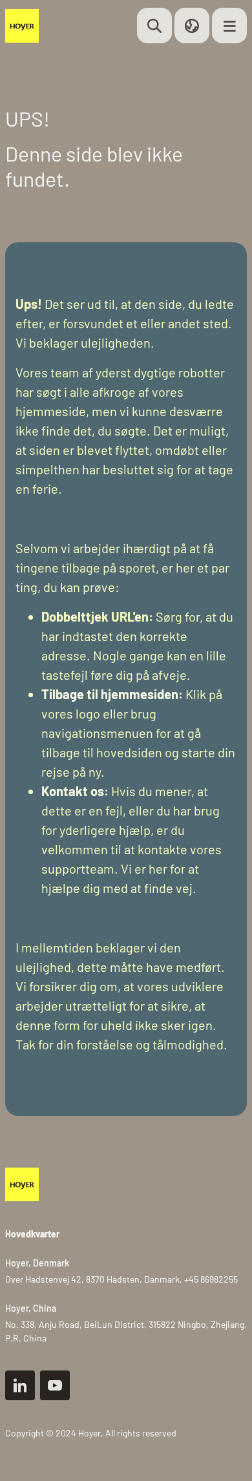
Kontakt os (72, 791)
